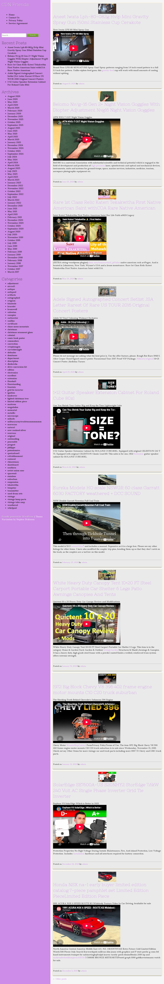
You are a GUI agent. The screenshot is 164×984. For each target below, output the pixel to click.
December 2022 (15, 185)
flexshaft (11, 381)
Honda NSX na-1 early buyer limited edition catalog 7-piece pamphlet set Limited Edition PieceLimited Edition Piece (101, 890)
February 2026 (14, 110)
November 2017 (15, 266)
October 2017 (13, 269)
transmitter (13, 490)
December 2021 (15, 205)
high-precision (98, 165)
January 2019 (14, 254)
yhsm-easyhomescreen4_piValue (104, 262)
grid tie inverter (15, 390)
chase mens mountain (18, 326)
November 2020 (15, 223)
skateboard (12, 464)
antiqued (11, 292)
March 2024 (13, 165)
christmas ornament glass (20, 332)
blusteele (11, 303)
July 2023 (12, 171)
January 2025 (14, 142)
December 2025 (15, 116)
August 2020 (13, 231)
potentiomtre (13, 450)
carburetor (12, 318)
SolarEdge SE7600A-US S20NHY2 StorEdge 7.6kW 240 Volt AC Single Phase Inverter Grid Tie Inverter (106, 790)
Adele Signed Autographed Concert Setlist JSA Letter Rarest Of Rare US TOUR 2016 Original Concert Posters (25, 76)
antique (11, 289)
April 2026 (12, 105)
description (12, 361)
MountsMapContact (76, 745)
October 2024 (14, 151)
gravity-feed (108, 70)
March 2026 (13, 107)
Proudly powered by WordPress (17, 516)
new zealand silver (16, 430)
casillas (11, 320)
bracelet (11, 306)
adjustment (12, 283)
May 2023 (12, 174)
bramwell (12, 309)
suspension (12, 482)
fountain (11, 387)
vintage (11, 496)
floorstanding (14, 384)
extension (12, 378)
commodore (13, 341)
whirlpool (12, 508)
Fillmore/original (145, 358)
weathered (12, 505)
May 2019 (12, 248)
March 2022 (13, 200)
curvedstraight (14, 349)
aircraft (11, 286)
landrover (12, 395)
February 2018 (14, 260)
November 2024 (15, 148)
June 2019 (12, 246)
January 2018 (14, 263)
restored (11, 459)
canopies (11, 315)
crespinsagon (13, 346)
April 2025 (12, 136)
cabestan (11, 312)
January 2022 (14, 202)
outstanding (13, 438)
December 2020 (15, 220)
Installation (78, 853)
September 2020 (15, 228)
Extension (139, 453)
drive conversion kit (17, 367)
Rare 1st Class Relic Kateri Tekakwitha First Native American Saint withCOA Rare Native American (26, 67)
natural (11, 427)
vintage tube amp (16, 502)
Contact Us (14, 17)
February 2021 (14, 217)
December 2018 (15, 257)
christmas (12, 329)
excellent (11, 375)
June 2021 (12, 208)
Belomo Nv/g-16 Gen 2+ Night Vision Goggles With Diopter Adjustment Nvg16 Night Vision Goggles (27, 59)
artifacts (11, 295)
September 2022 (15, 194)
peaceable (12, 441)
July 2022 (12, 197)
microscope (12, 415)
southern (11, 467)
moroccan (12, 424)
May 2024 (12, 159)
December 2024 (15, 145)
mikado (11, 418)
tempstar (11, 487)
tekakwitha (12, 485)
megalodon (12, 407)
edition (10, 369)
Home (12, 14)
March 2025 (13, 139)
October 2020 (14, 225)
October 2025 (13, 122)
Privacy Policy (16, 20)
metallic (11, 413)
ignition (11, 392)
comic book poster (16, 338)
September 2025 (15, 125)
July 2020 (12, 234)
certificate (12, 323)
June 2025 (12, 130)
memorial (12, 410)
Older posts (60, 979)
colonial (11, 335)
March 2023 (13, 179)
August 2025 (13, 128)
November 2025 (15, 119)
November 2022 (15, 188)
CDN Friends (15, 4)
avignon (11, 300)
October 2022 (14, 191)
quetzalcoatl (13, 453)
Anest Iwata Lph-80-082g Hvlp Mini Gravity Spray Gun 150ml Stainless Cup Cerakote (26, 50)
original (11, 436)
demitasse (12, 355)
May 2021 (12, 211)
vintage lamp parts (16, 499)
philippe (11, 447)
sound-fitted (77, 546)
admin (81, 83)
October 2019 (13, 240)
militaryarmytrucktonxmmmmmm (24, 421)
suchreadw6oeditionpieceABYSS (69, 957)
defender (11, 352)
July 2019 (12, 243)
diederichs (12, 364)
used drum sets (14, 493)
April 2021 (12, 214)
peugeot (11, 444)
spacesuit (11, 473)
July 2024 (12, 156)
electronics (12, 372)
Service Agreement (18, 23)
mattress (11, 404)
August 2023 (13, 168)
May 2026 (12, 102)
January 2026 (14, 113)
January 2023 (14, 182)
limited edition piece (17, 401)
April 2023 (12, 176)
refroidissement (15, 456)
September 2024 (15, 153)
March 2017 (13, 272)
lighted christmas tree (18, 398)
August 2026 (13, 96)
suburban (12, 479)
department (13, 358)
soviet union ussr (15, 470)
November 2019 (15, 237)
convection (12, 343)
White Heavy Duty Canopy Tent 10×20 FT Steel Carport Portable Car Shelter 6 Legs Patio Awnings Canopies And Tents (102, 588)
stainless (11, 476)
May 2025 (12, 133)
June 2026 (12, 99)
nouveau (11, 433)
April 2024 (12, 162)
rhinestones (13, 462)
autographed (13, 297)
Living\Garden (111, 650)
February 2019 (14, 251)
